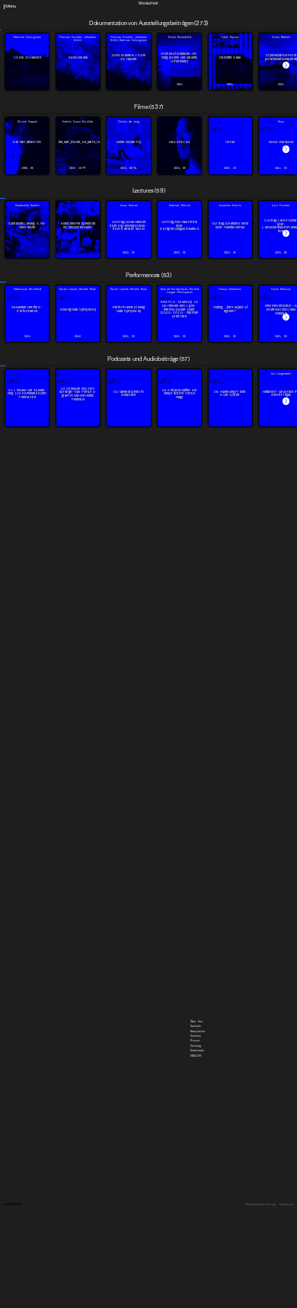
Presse (195, 12)
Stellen (195, 8)
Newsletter (198, 3)
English (195, 28)
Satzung (195, 18)
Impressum (286, 1205)
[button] (286, 65)
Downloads (197, 22)
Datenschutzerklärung (260, 1205)
